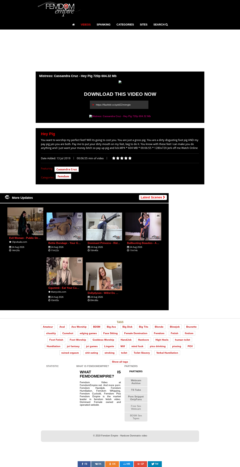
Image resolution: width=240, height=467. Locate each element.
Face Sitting (110, 333)
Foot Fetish (56, 339)
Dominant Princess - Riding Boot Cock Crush (115, 242)
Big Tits (143, 326)
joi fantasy (73, 346)
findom (189, 333)
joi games (92, 346)
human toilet (182, 339)
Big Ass (111, 326)
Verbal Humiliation (167, 352)
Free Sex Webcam (136, 407)
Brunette (191, 326)
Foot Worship (78, 339)
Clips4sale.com (19, 241)
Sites (143, 24)
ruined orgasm (70, 352)
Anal (62, 326)
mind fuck (137, 346)
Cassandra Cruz (66, 169)
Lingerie (109, 346)
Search (159, 24)
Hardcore (143, 339)
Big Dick (127, 326)
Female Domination (135, 333)
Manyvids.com (58, 291)
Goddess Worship (103, 339)
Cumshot (67, 333)
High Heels (161, 339)
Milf (123, 346)
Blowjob (175, 326)
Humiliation (53, 346)
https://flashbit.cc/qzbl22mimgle (113, 104)
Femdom (63, 176)
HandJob (126, 339)
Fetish (174, 333)
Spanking (104, 24)
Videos (86, 24)
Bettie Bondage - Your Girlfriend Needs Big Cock (78, 242)
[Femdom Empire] (60, 10)
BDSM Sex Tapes (136, 417)
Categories (125, 24)
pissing (176, 346)
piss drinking (158, 346)
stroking (110, 352)
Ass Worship (79, 326)
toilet (124, 352)
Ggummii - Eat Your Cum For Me (68, 287)
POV (190, 346)
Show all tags (120, 361)
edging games (88, 333)
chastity (51, 333)
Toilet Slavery (142, 352)
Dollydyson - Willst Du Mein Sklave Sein (112, 292)
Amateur (48, 326)
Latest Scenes (152, 197)
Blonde (159, 326)
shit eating (91, 352)
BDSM (96, 326)
